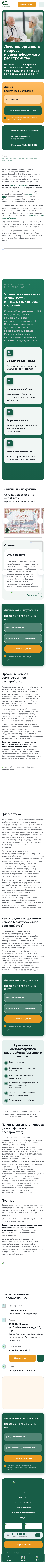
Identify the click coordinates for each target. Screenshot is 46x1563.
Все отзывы (32, 595)
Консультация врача (23, 1545)
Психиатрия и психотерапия (23, 1513)
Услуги (23, 1518)
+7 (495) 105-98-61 (20, 1350)
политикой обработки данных (21, 659)
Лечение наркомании (23, 1503)
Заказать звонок (26, 4)
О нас (23, 1492)
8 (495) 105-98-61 (20, 1534)
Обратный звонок (20, 1358)
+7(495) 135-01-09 (18, 185)
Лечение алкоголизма (23, 1508)
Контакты (23, 1497)
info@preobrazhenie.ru (22, 1370)
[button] (6, 521)
